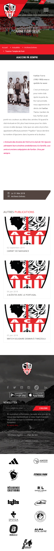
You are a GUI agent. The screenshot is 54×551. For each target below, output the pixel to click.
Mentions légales (15, 435)
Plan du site (32, 435)
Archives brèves (30, 47)
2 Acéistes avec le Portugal (21, 294)
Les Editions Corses (29, 440)
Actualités (16, 47)
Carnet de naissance (18, 251)
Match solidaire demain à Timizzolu (26, 338)
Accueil (5, 47)
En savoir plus (12, 425)
